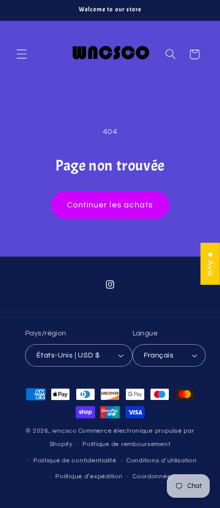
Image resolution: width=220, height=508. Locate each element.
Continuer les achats (110, 205)
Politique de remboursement (126, 444)
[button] (21, 54)
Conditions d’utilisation (161, 460)
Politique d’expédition (88, 476)
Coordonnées (153, 476)
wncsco (64, 431)
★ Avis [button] (210, 264)
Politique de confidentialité (75, 460)
